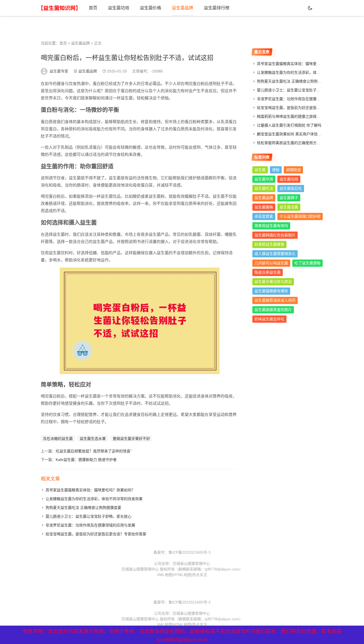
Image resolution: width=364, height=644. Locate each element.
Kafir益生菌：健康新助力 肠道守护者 (86, 459)
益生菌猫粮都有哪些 (271, 291)
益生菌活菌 (289, 207)
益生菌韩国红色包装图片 (275, 235)
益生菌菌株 (263, 207)
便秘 (276, 170)
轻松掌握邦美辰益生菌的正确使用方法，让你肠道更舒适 (303, 143)
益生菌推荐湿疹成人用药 (275, 300)
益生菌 (260, 170)
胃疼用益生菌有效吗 (271, 226)
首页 (93, 8)
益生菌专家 (59, 71)
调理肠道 (293, 170)
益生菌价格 (150, 8)
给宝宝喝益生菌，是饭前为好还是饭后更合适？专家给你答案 (96, 534)
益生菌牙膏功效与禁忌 (273, 282)
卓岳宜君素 (263, 216)
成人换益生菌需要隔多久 (275, 254)
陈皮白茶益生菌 (267, 272)
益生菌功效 (118, 8)
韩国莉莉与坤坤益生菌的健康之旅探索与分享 (294, 116)
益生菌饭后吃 (291, 188)
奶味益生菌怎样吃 (269, 319)
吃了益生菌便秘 (307, 263)
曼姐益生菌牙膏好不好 (131, 438)
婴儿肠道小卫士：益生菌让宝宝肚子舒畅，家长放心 (88, 516)
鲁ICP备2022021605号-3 (189, 552)
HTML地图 (182, 575)
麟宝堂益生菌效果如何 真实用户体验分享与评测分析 (300, 134)
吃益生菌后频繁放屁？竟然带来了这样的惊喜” (94, 451)
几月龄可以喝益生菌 (271, 263)
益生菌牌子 (289, 198)
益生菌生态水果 (93, 438)
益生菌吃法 (263, 188)
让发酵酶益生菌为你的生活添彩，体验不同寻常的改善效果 (94, 499)
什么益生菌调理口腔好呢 (300, 216)
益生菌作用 (263, 179)
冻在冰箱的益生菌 (58, 438)
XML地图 (164, 575)
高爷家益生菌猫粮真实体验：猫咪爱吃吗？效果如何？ (90, 490)
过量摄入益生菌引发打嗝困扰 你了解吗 (289, 125)
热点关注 (199, 575)
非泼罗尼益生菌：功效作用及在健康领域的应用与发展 (90, 525)
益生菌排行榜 (216, 8)
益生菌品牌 (182, 8)
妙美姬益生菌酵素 (269, 244)
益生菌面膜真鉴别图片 (273, 309)
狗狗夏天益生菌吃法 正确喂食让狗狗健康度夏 (83, 507)
